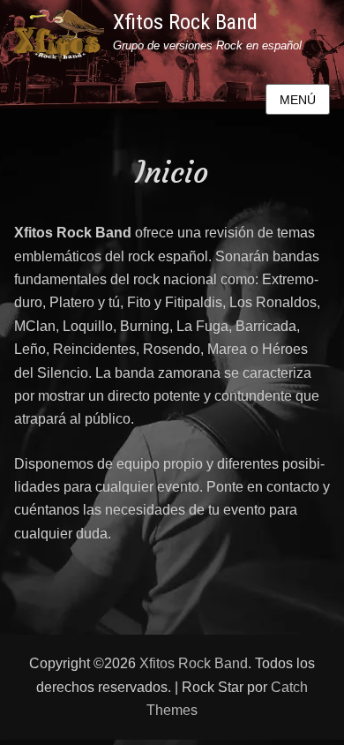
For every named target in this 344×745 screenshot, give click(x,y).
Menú (298, 100)
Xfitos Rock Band (185, 22)
